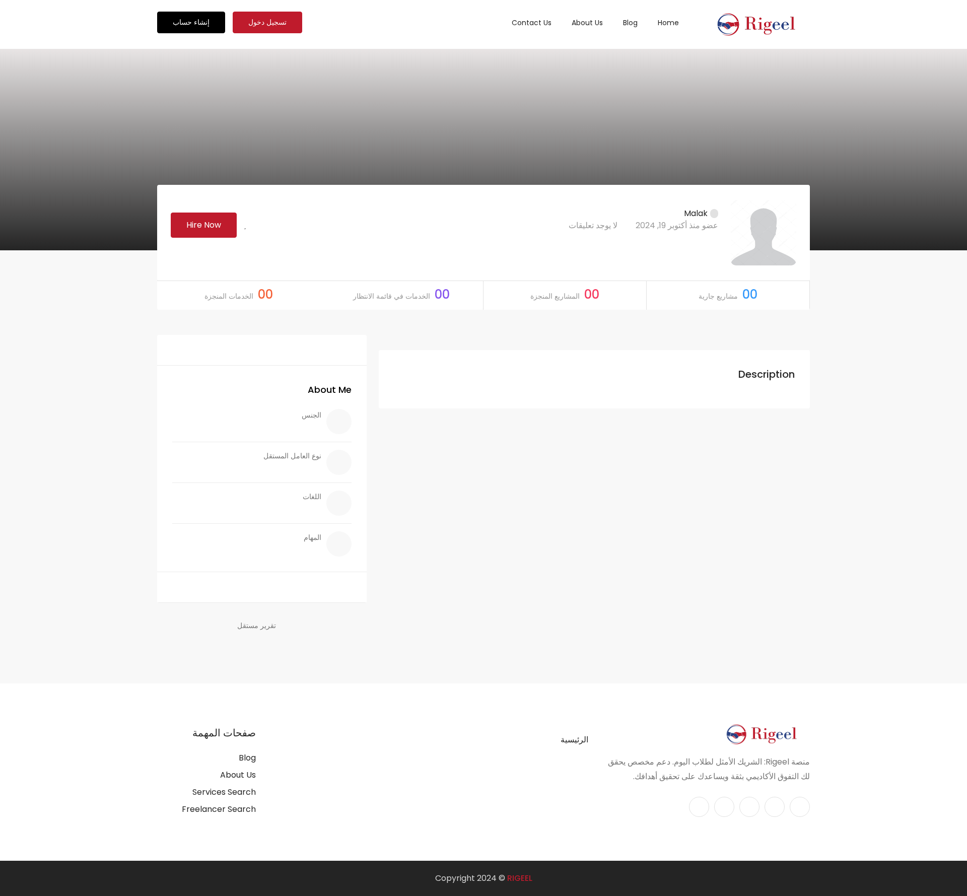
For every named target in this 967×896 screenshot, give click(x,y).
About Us (587, 23)
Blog (630, 23)
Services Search (224, 792)
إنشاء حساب (191, 22)
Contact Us (531, 23)
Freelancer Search (219, 809)
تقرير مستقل (256, 626)
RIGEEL (519, 878)
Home (668, 23)
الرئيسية (574, 739)
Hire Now (203, 225)
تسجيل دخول (267, 22)
